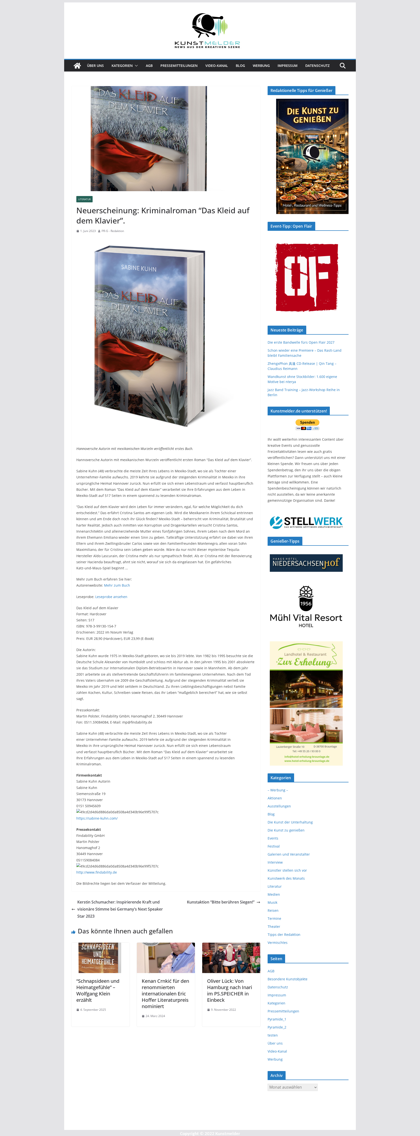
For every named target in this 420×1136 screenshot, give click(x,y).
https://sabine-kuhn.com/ (97, 818)
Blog (240, 65)
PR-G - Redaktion (113, 231)
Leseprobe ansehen (111, 596)
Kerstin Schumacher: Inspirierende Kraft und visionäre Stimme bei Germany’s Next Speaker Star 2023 (120, 909)
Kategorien (122, 65)
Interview (275, 862)
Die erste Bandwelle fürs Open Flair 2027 (301, 342)
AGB (149, 65)
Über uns (95, 65)
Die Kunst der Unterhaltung (290, 822)
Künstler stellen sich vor (287, 870)
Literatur (84, 199)
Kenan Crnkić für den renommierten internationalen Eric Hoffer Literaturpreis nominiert (165, 994)
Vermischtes (278, 942)
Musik (272, 902)
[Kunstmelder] (77, 66)
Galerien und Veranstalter (289, 854)
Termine (274, 918)
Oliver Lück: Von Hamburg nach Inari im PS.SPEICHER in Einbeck (229, 990)
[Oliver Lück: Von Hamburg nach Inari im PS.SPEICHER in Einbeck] (231, 946)
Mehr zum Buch (117, 585)
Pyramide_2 (277, 1027)
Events (273, 838)
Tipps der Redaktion (284, 934)
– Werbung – (278, 790)
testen (273, 1035)
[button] (135, 65)
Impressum (288, 65)
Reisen (273, 910)
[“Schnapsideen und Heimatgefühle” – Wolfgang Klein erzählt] (100, 946)
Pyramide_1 (277, 1019)
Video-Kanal (216, 65)
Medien (274, 894)
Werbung (261, 65)
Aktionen (275, 798)
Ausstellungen (279, 806)
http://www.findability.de (96, 872)
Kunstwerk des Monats (286, 878)
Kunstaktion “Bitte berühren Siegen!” (220, 902)
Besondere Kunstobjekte (287, 979)
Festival (274, 846)
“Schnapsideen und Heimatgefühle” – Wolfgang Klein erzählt (97, 990)
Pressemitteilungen (179, 65)
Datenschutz (317, 65)
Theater (274, 926)
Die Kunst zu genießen (286, 830)
